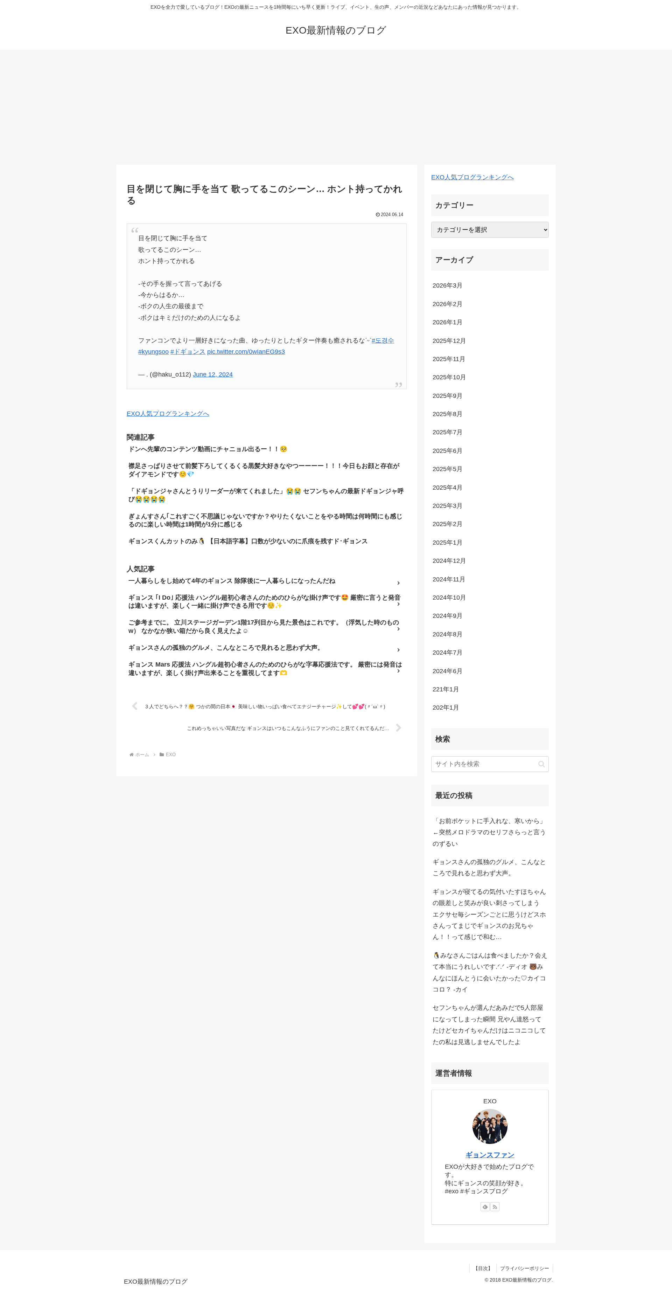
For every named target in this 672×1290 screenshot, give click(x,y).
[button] (542, 764)
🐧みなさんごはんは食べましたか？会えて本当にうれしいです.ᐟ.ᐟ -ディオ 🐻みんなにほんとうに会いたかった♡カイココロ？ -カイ (490, 972)
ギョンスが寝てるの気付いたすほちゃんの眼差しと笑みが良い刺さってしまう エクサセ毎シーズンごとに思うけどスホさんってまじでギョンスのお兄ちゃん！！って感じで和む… (489, 914)
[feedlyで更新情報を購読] (485, 1206)
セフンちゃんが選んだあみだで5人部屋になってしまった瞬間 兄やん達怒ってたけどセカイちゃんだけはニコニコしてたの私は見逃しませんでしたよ (489, 1024)
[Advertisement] (336, 107)
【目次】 (483, 1268)
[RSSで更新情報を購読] (494, 1206)
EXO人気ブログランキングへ (168, 413)
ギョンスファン (489, 1155)
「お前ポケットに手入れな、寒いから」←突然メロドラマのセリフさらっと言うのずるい (489, 832)
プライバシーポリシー (524, 1268)
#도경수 (383, 340)
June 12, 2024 (213, 374)
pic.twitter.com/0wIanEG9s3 (246, 351)
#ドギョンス (187, 351)
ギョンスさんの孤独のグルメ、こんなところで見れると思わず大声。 (489, 867)
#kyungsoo (153, 351)
